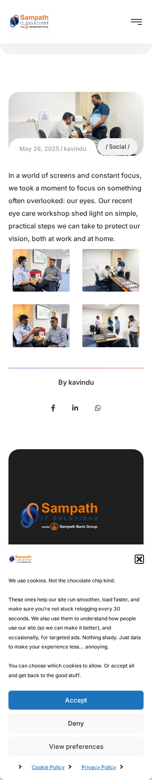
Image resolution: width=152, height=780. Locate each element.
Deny (76, 723)
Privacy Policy (98, 767)
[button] (139, 559)
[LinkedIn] (75, 408)
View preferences (76, 746)
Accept (76, 700)
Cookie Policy (48, 767)
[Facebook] (53, 408)
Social (117, 146)
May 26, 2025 (39, 148)
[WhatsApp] (98, 408)
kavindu (75, 148)
